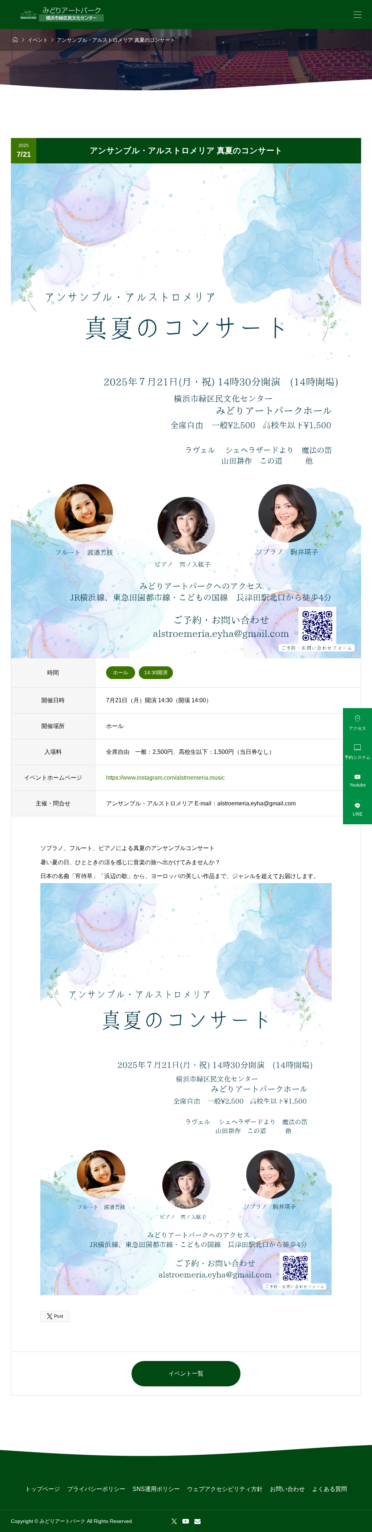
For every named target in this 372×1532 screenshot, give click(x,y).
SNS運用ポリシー (156, 1489)
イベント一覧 (186, 1373)
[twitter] (174, 1521)
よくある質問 (329, 1489)
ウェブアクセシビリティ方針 (225, 1489)
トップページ (42, 1489)
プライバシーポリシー (96, 1489)
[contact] (197, 1521)
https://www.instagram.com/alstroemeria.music (165, 778)
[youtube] (185, 1521)
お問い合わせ (287, 1489)
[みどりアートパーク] (62, 14)
